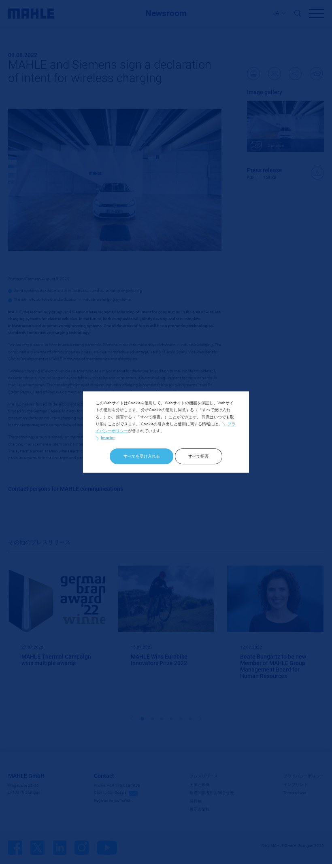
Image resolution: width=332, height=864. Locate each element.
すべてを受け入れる (141, 456)
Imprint (108, 437)
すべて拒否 (198, 456)
